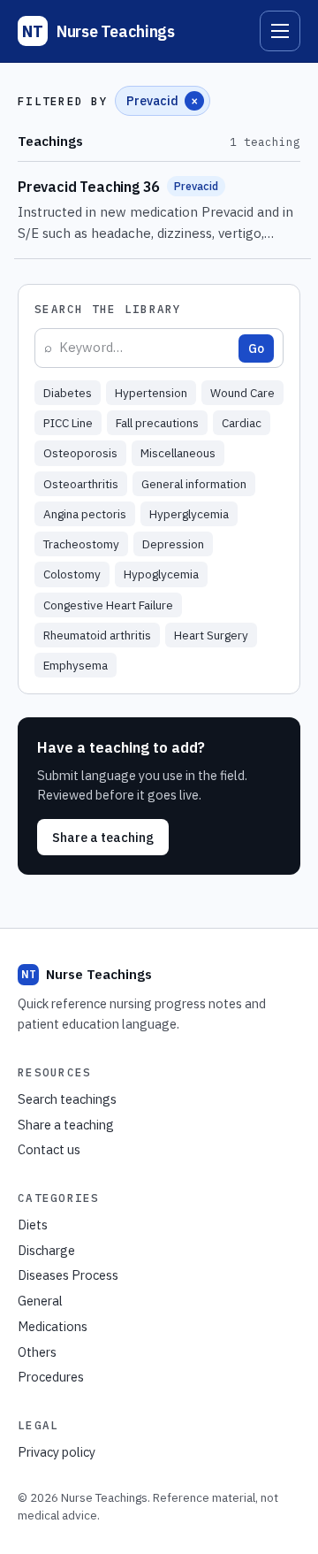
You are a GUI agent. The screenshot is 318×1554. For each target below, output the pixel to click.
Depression (173, 544)
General (40, 1300)
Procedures (51, 1376)
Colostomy (72, 574)
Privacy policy (56, 1451)
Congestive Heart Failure (108, 605)
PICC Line (68, 423)
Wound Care (242, 393)
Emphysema (75, 665)
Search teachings (67, 1099)
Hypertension (151, 393)
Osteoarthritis (80, 484)
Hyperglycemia (189, 514)
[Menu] (280, 31)
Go (256, 348)
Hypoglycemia (161, 574)
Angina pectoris (84, 514)
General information (193, 484)
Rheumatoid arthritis (97, 635)
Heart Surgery (211, 635)
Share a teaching (103, 837)
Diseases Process (68, 1275)
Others (37, 1351)
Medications (52, 1326)
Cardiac (241, 423)
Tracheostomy (81, 544)
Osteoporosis (80, 453)
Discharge (46, 1250)
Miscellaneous (178, 453)
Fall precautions (157, 423)
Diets (33, 1224)
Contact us (49, 1149)
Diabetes (67, 393)
